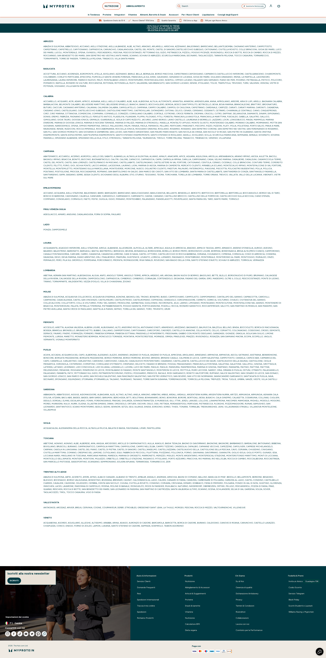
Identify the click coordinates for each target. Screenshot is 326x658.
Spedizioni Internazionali (148, 600)
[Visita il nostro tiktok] (19, 633)
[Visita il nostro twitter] (32, 633)
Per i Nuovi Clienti (190, 15)
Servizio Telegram (296, 593)
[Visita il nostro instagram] (7, 633)
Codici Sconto (295, 587)
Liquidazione (208, 15)
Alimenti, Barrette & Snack (153, 15)
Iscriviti (14, 580)
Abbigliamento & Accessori (197, 587)
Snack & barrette (192, 606)
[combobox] (221, 6)
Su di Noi (240, 581)
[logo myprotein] (58, 6)
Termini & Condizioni (245, 606)
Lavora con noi (242, 624)
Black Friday (294, 600)
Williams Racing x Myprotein (301, 612)
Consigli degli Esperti (228, 15)
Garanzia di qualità (244, 587)
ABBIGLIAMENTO (135, 6)
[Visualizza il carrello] (279, 6)
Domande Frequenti (146, 587)
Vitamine (132, 15)
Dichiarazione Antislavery (247, 593)
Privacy (239, 600)
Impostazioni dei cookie (17, 617)
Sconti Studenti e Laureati (301, 606)
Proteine (107, 15)
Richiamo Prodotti (145, 618)
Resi (139, 593)
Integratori (119, 15)
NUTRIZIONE (112, 6)
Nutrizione (190, 581)
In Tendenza (94, 15)
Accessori (174, 15)
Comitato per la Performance (249, 630)
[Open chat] (44, 633)
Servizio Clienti (143, 581)
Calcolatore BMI (192, 624)
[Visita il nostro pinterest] (38, 633)
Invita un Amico (303, 581)
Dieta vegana (191, 630)
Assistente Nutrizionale (255, 6)
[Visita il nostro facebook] (13, 633)
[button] (319, 651)
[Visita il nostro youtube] (26, 633)
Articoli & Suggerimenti (195, 593)
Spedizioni (141, 612)
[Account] (271, 6)
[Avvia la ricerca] (179, 6)
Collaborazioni (242, 618)
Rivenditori (240, 612)
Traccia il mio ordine (146, 606)
